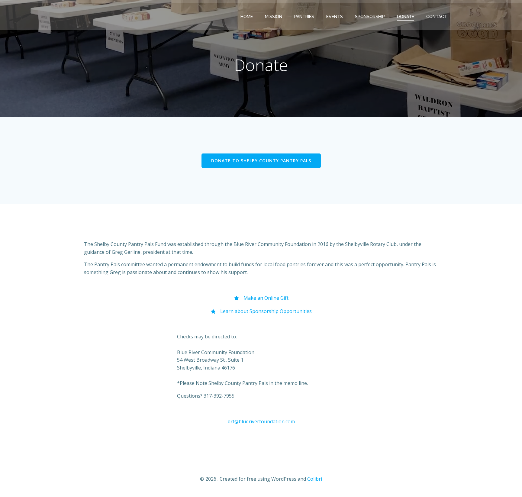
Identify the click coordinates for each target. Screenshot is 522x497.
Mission (273, 16)
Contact (436, 16)
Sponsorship (370, 16)
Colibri (314, 479)
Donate (405, 16)
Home (246, 16)
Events (334, 16)
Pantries (304, 16)
